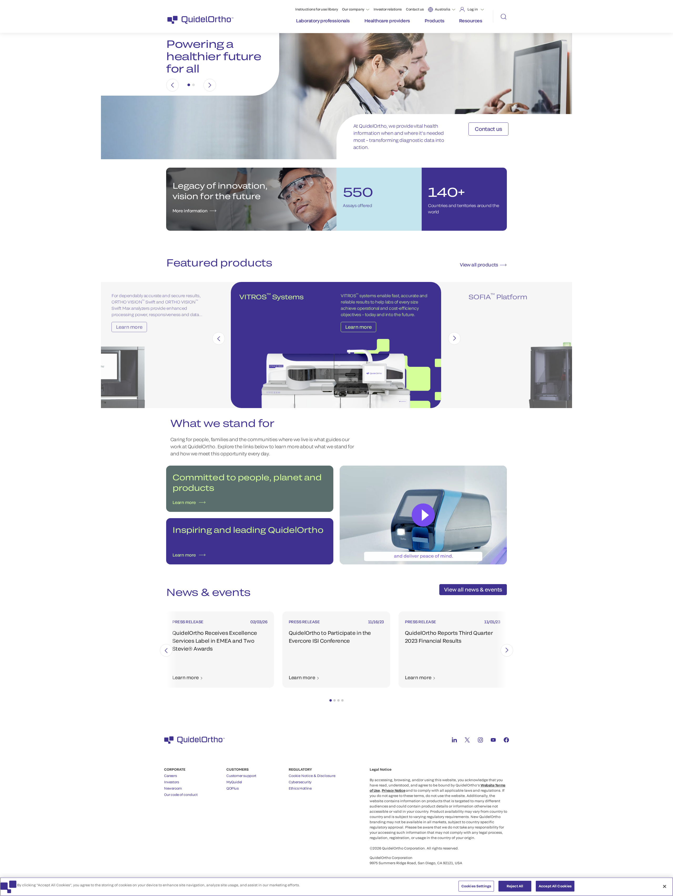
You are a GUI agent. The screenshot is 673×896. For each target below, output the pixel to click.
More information (189, 210)
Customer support (241, 776)
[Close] (664, 886)
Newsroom (173, 788)
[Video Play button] (423, 515)
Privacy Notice (393, 790)
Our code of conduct (181, 794)
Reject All (515, 886)
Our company (353, 9)
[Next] (209, 85)
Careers (170, 776)
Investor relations (388, 9)
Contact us (415, 9)
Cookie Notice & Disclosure (312, 776)
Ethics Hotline (300, 788)
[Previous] (172, 85)
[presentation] (218, 338)
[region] (336, 886)
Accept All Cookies (555, 886)
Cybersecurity (300, 782)
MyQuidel (234, 782)
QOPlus (232, 788)
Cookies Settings (476, 886)
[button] (330, 700)
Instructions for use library (316, 9)
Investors (171, 782)
